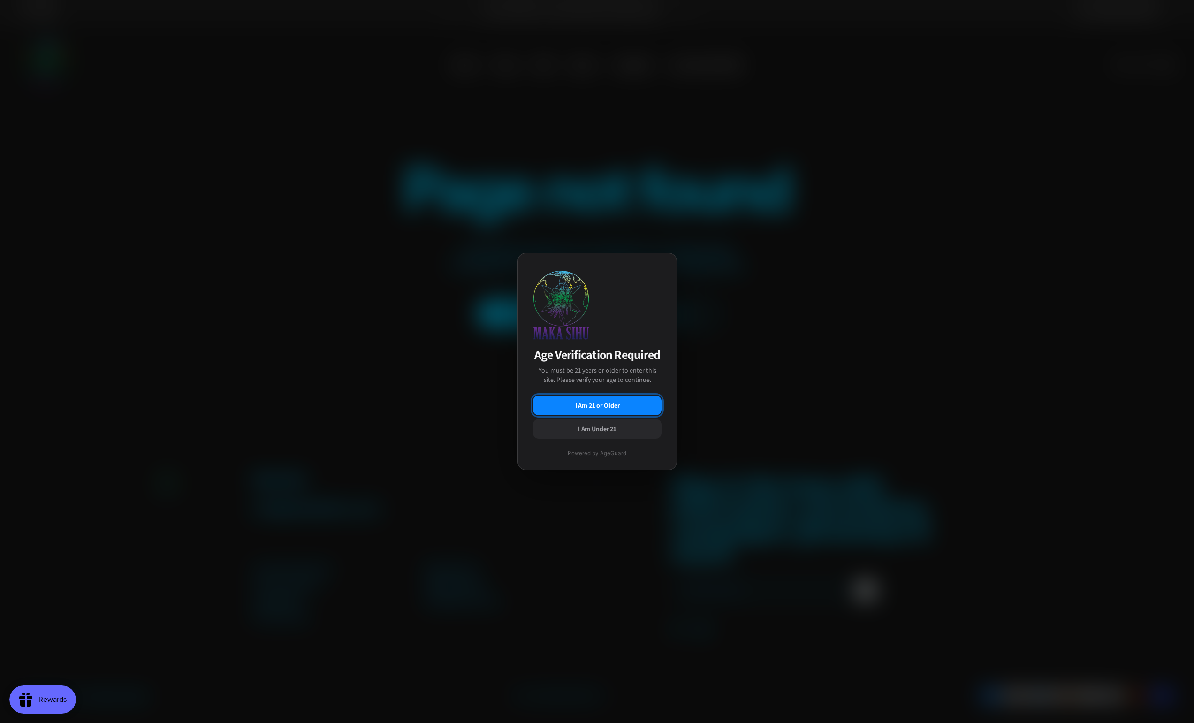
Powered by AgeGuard (597, 453)
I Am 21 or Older (597, 405)
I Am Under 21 (597, 429)
